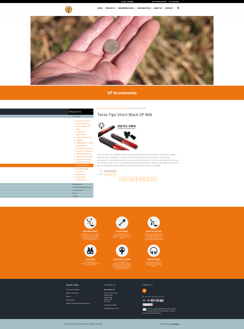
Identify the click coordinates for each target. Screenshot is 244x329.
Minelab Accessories (84, 156)
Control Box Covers (84, 137)
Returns (68, 296)
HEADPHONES (153, 259)
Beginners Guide (126, 8)
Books (75, 193)
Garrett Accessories (84, 151)
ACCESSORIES (122, 231)
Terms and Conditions (73, 289)
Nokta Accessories (83, 154)
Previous (142, 179)
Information (143, 8)
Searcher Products (83, 162)
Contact (169, 8)
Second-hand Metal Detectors (82, 187)
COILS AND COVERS (122, 259)
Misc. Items (80, 174)
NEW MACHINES (90, 231)
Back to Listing (127, 179)
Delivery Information (72, 293)
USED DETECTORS (154, 231)
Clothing (75, 196)
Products (110, 8)
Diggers (79, 140)
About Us (158, 8)
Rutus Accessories (83, 159)
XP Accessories (121, 108)
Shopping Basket (161, 1)
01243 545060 (127, 2)
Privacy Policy (70, 300)
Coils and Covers (78, 190)
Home (100, 8)
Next (153, 179)
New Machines (77, 184)
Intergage (175, 324)
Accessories (112, 108)
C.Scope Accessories (84, 148)
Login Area (175, 1)
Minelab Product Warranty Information (78, 303)
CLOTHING (90, 259)
